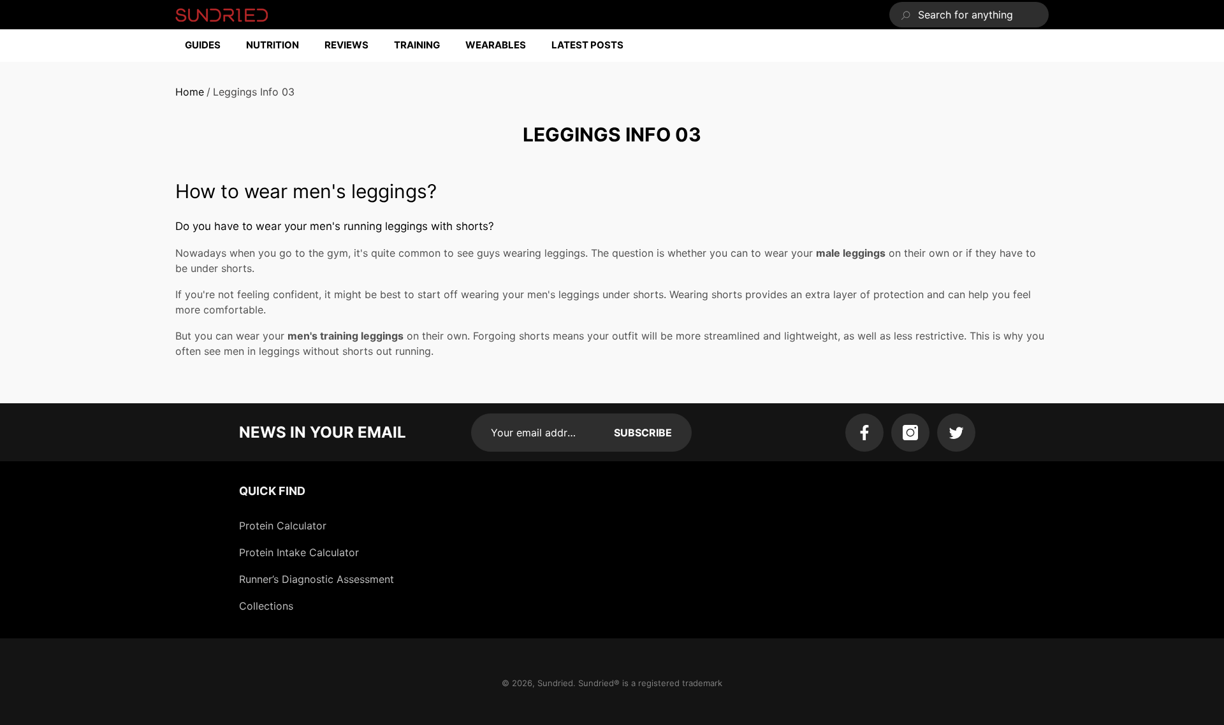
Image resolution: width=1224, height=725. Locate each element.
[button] (209, 45)
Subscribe (643, 432)
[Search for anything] (969, 14)
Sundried (555, 683)
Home (189, 91)
